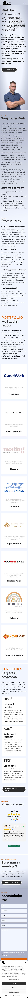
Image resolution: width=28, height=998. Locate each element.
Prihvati (14, 983)
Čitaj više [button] (6, 839)
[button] (25, 963)
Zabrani (14, 988)
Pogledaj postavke (14, 992)
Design (8, 499)
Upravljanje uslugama (14, 979)
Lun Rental (14, 506)
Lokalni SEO (8, 648)
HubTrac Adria (14, 581)
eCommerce (7, 536)
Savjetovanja (8, 387)
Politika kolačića (9, 995)
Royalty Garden (14, 543)
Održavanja (8, 462)
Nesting (14, 469)
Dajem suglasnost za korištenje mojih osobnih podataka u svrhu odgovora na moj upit (14, 954)
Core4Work (14, 394)
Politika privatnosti (17, 995)
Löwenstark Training (14, 655)
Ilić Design (14, 618)
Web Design (16, 387)
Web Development (16, 388)
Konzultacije (8, 424)
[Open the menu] (24, 2)
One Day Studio (14, 432)
